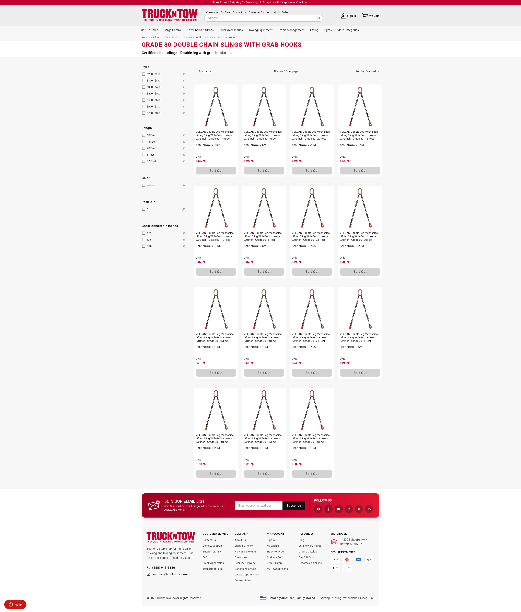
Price (145, 67)
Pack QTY (149, 202)
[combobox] (263, 18)
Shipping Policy (244, 545)
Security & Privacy (245, 562)
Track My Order (276, 551)
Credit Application (213, 562)
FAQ (205, 557)
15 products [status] (204, 71)
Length (147, 128)
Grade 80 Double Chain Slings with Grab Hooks (210, 37)
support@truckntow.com (170, 574)
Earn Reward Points (310, 545)
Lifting (157, 37)
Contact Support (212, 545)
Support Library (212, 551)
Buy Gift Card (306, 557)
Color (146, 178)
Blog (301, 540)
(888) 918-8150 (163, 568)
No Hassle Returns (245, 551)
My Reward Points (277, 568)
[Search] (318, 18)
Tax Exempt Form (213, 568)
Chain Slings (172, 37)
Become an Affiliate (310, 562)
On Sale (225, 12)
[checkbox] (165, 74)
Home (145, 37)
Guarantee (241, 557)
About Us (240, 540)
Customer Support (259, 12)
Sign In (271, 540)
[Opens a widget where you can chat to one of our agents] (15, 605)
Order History (274, 562)
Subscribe (294, 505)
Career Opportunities (247, 574)
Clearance (212, 12)
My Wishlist (273, 545)
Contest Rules (243, 580)
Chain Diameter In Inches (160, 226)
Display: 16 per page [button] (286, 71)
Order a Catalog (308, 551)
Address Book (275, 557)
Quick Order (281, 12)
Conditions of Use (245, 568)
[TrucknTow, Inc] (171, 537)
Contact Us (239, 12)
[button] (149, 30)
